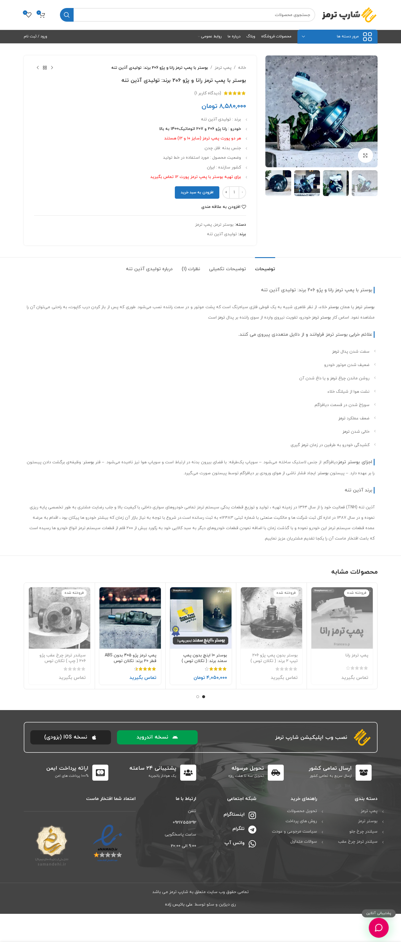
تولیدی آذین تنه (222, 234)
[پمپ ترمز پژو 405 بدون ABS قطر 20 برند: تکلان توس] (130, 618)
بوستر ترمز (224, 224)
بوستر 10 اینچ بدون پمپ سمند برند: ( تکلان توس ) (204, 658)
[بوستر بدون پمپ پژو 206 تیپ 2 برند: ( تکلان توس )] (271, 618)
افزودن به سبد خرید (197, 192)
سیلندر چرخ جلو (363, 831)
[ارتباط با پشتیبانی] (379, 928)
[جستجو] (67, 15)
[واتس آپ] (252, 844)
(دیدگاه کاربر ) (207, 93)
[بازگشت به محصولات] (44, 67)
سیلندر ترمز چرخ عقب (358, 841)
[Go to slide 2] (197, 696)
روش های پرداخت (301, 821)
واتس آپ (234, 843)
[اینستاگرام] (252, 815)
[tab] (265, 266)
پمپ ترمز (223, 68)
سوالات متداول (303, 841)
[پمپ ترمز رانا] (342, 618)
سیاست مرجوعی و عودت (294, 831)
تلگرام (238, 828)
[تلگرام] (252, 829)
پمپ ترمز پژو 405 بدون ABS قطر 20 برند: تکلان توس (130, 658)
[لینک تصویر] (107, 843)
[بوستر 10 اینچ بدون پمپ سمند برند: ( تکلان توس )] (201, 618)
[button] (157, 737)
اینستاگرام (234, 814)
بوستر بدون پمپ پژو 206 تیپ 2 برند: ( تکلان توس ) (274, 658)
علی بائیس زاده (179, 904)
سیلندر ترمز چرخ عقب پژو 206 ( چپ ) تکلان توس (62, 658)
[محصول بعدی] (37, 67)
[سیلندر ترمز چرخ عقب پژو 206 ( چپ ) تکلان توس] (59, 618)
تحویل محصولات (302, 811)
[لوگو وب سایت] (349, 14)
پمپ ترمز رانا (356, 655)
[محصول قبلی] (52, 67)
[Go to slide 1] (203, 696)
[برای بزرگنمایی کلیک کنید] (365, 155)
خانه (242, 68)
